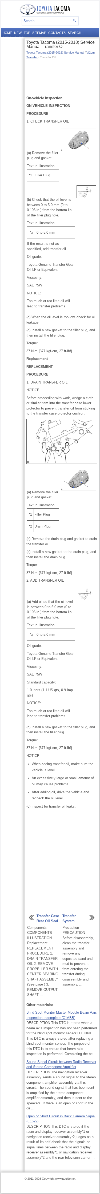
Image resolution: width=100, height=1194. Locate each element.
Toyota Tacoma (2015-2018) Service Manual (55, 52)
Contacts (57, 33)
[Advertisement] (61, 77)
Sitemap (39, 33)
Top (27, 33)
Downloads (12, 38)
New (18, 33)
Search (74, 33)
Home (7, 33)
